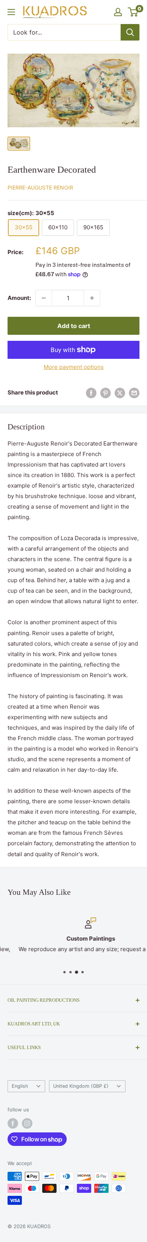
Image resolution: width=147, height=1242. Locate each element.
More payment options (74, 366)
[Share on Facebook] (91, 392)
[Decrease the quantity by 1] (44, 298)
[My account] (118, 12)
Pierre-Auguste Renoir (40, 187)
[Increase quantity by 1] (92, 298)
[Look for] (130, 32)
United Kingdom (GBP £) (81, 1086)
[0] (133, 12)
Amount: (19, 297)
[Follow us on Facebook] (13, 1123)
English (20, 1086)
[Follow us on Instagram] (27, 1123)
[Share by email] (134, 392)
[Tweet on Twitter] (120, 392)
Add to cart (73, 326)
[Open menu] (11, 12)
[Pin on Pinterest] (105, 392)
